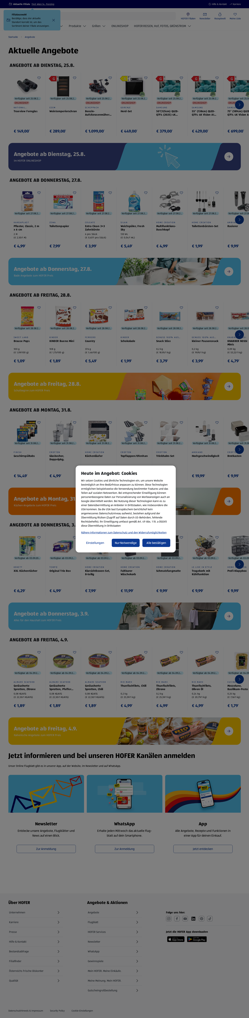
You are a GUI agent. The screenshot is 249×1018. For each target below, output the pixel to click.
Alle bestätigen (156, 543)
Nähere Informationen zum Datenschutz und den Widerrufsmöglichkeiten (124, 532)
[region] (126, 509)
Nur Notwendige (126, 543)
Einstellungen (95, 543)
